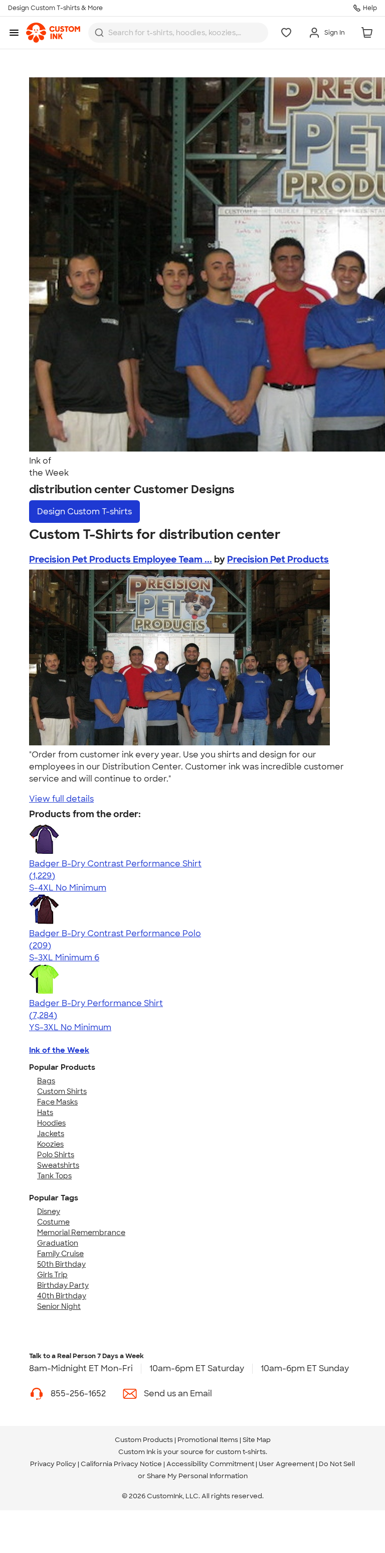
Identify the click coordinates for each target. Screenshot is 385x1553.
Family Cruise (60, 1253)
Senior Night (59, 1306)
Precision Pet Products (278, 559)
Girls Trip (52, 1274)
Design (84, 511)
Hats (45, 1112)
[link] (53, 33)
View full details (61, 799)
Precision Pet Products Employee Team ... (120, 559)
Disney (48, 1211)
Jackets (50, 1133)
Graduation (57, 1243)
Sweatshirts (58, 1165)
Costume (53, 1222)
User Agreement (286, 1464)
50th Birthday (61, 1264)
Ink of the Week (59, 1050)
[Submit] (99, 33)
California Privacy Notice (121, 1464)
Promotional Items (207, 1439)
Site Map (257, 1439)
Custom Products (144, 1439)
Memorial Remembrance (81, 1232)
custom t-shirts (241, 1452)
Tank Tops (54, 1175)
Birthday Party (63, 1285)
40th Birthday (61, 1295)
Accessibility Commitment (210, 1464)
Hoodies (51, 1123)
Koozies (50, 1144)
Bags (46, 1080)
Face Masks (57, 1101)
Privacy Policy (53, 1464)
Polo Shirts (55, 1154)
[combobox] (178, 33)
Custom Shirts (62, 1091)
